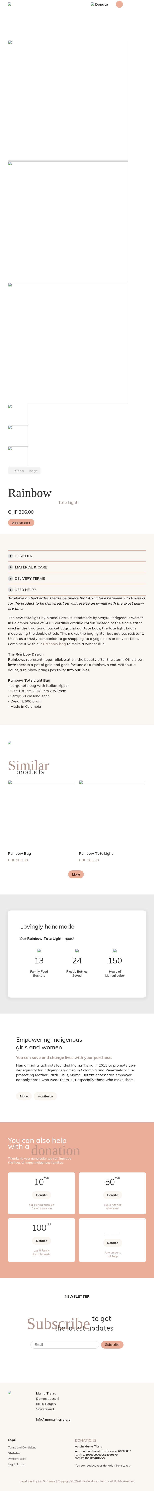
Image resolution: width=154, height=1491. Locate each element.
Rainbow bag (54, 643)
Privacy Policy (17, 1459)
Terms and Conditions (22, 1447)
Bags (33, 470)
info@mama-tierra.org (53, 1419)
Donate (101, 4)
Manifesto (45, 1096)
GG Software (47, 1481)
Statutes (14, 1453)
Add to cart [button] (21, 523)
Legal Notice (16, 1464)
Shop (19, 470)
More (76, 874)
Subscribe (112, 1344)
